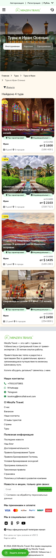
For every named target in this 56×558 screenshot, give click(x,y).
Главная (5, 75)
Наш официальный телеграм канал (25, 529)
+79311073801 (15, 383)
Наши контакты (12, 415)
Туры (16, 75)
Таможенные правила (14, 469)
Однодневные (44, 46)
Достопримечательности (16, 448)
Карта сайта (10, 538)
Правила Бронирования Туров (19, 452)
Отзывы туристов (12, 420)
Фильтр (10, 87)
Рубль (47, 3)
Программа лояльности (15, 465)
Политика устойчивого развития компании (25, 478)
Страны (7, 424)
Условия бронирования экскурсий (21, 461)
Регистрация (34, 3)
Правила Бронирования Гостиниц (21, 456)
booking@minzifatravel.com (22, 396)
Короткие (28, 46)
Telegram (12, 392)
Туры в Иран (29, 75)
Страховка (9, 474)
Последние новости (14, 439)
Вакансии (8, 411)
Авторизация (17, 3)
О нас (6, 407)
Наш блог (9, 443)
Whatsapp (12, 387)
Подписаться (45, 489)
